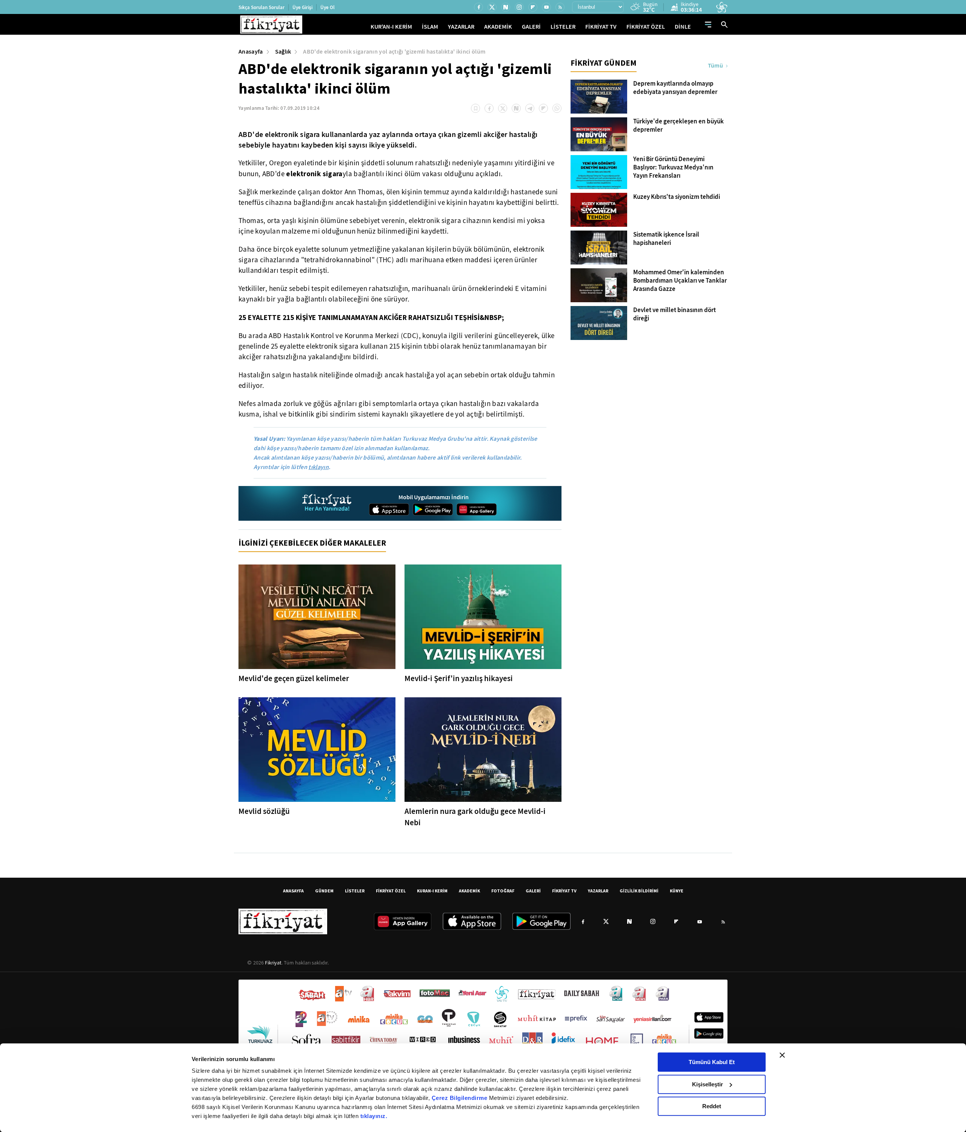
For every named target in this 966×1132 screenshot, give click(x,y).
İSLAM (430, 27)
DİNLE (683, 27)
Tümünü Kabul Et (712, 1062)
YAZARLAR (461, 27)
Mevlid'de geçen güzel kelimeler (293, 678)
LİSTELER (563, 27)
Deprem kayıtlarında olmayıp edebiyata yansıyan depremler (675, 88)
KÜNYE (676, 891)
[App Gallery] (477, 509)
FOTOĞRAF (502, 891)
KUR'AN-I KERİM (391, 27)
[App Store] (389, 509)
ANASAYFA (293, 891)
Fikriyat (273, 962)
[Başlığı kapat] (782, 1055)
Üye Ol (327, 7)
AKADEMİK (498, 27)
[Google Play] (433, 509)
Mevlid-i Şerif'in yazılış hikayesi (459, 678)
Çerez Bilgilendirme (460, 1098)
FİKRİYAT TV (601, 27)
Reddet (711, 1106)
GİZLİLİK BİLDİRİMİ (639, 891)
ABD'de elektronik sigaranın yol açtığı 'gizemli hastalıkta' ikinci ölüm (394, 51)
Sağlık (283, 51)
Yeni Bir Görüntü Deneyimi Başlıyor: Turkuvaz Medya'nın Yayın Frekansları (673, 167)
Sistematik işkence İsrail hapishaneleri (666, 239)
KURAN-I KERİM (432, 891)
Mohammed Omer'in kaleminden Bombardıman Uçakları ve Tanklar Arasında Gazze (680, 280)
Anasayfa (250, 51)
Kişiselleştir (707, 1084)
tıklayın (318, 467)
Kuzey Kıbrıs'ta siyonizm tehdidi (676, 197)
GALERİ (531, 27)
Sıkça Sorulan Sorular (261, 7)
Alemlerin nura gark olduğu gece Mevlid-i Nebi (475, 817)
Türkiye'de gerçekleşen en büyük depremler (678, 125)
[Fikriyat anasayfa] (327, 503)
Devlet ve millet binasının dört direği (674, 314)
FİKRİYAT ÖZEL (645, 27)
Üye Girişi (302, 7)
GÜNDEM (324, 891)
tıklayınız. (374, 1116)
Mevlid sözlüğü (264, 811)
